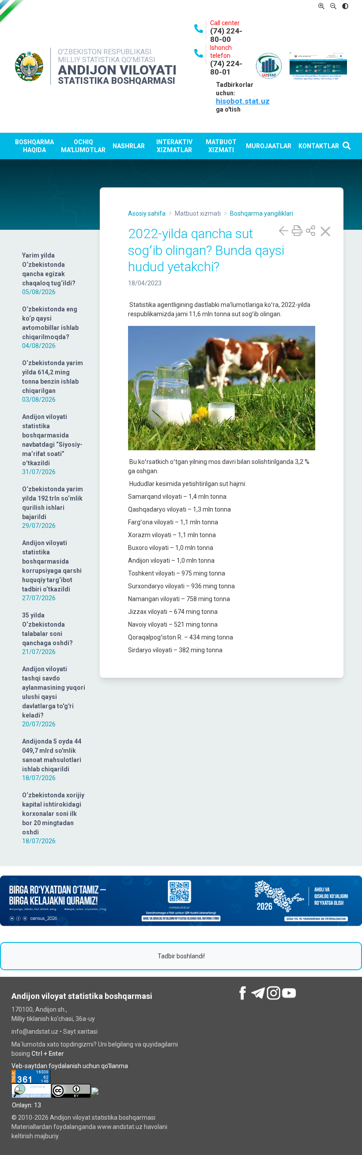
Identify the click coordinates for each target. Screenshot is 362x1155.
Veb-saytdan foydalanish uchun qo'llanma (69, 1065)
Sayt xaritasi (80, 1031)
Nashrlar (129, 146)
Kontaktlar (318, 146)
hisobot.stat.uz (243, 101)
